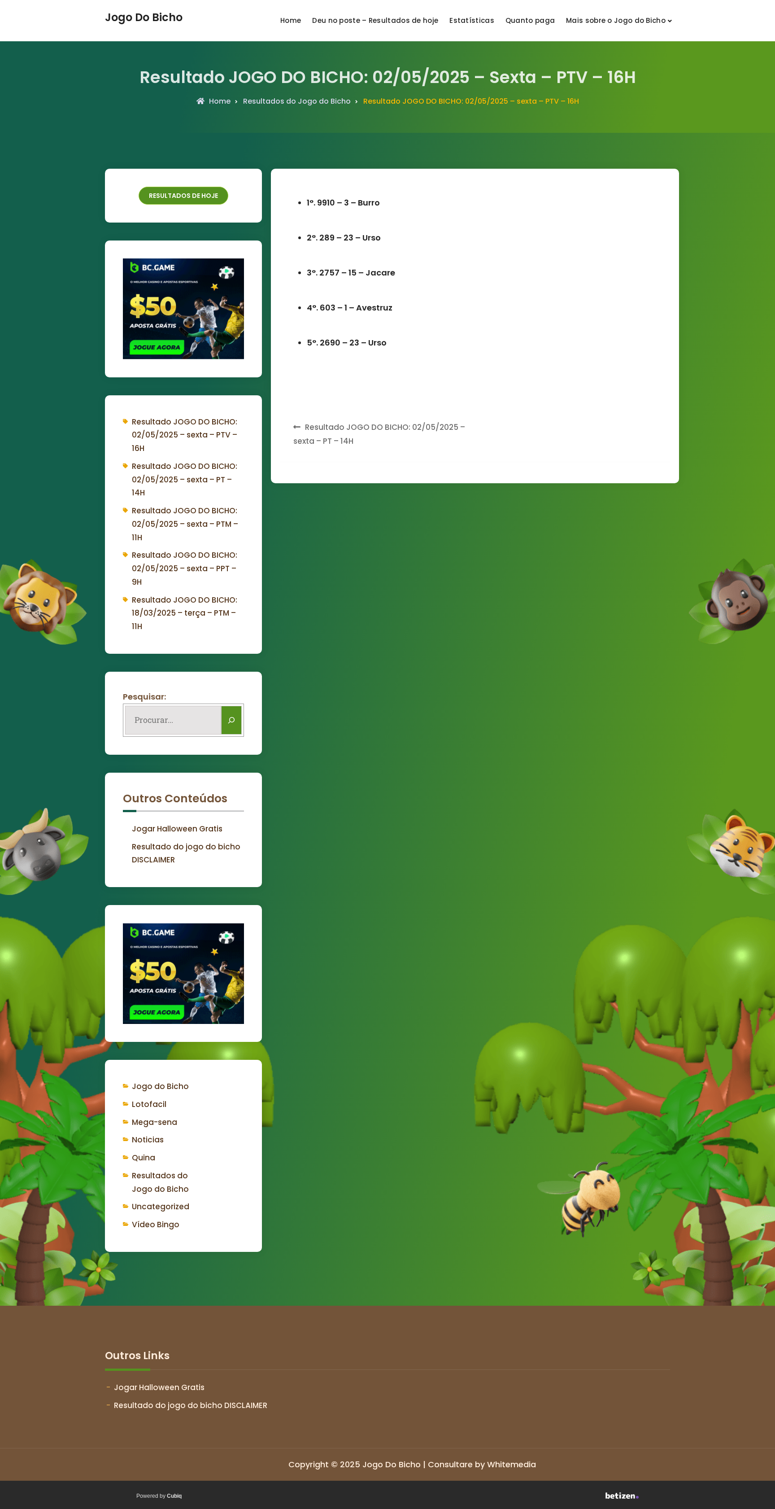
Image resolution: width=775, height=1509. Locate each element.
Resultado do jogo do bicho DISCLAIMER (190, 1405)
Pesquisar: (144, 696)
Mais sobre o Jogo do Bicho (616, 20)
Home (290, 20)
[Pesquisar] (231, 720)
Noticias (148, 1139)
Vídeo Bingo (155, 1224)
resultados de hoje (183, 195)
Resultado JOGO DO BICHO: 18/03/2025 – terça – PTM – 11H (184, 613)
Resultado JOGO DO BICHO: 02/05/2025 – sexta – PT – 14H (184, 480)
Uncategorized (160, 1206)
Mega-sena (154, 1122)
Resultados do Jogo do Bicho (297, 101)
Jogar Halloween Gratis (177, 828)
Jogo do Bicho (160, 1086)
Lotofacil (149, 1104)
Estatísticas (471, 20)
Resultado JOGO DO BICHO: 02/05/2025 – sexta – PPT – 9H (184, 568)
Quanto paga (530, 20)
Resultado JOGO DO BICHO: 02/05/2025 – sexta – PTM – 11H (185, 524)
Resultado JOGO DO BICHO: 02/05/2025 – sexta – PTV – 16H (184, 435)
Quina (143, 1157)
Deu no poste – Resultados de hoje (375, 20)
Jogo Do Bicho (144, 17)
